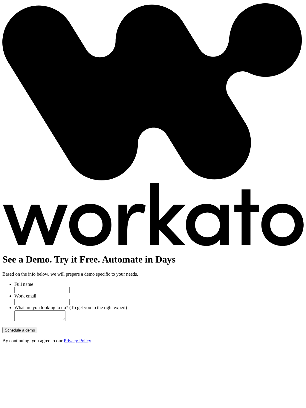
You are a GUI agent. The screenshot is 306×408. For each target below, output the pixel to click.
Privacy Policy (77, 340)
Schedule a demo (20, 330)
